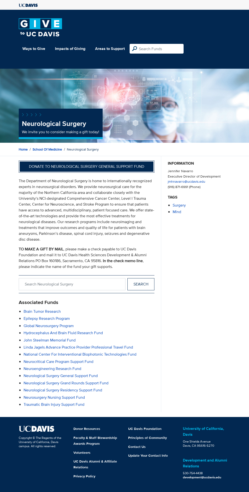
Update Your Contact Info (148, 455)
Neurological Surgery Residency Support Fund (63, 390)
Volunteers (81, 452)
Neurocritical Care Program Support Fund (58, 361)
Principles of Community (147, 437)
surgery (179, 205)
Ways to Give (33, 48)
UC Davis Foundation (144, 428)
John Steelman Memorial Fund (50, 340)
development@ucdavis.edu (202, 477)
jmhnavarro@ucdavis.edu (186, 181)
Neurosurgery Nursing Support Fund (54, 397)
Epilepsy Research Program (47, 318)
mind (177, 212)
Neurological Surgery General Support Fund (61, 375)
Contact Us (137, 446)
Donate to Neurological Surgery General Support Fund (86, 166)
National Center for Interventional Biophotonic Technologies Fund (80, 354)
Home (23, 149)
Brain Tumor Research (42, 311)
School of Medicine (47, 149)
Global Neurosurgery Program (49, 326)
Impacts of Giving (70, 48)
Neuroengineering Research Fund (52, 368)
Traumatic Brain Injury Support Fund (54, 404)
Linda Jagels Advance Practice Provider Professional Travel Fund (78, 347)
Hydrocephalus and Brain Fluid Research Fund (63, 333)
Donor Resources (86, 428)
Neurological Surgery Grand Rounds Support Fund (66, 383)
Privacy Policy (84, 476)
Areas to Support (110, 48)
